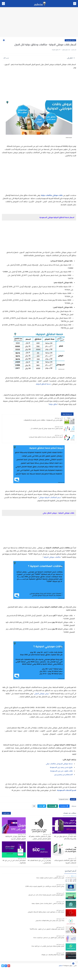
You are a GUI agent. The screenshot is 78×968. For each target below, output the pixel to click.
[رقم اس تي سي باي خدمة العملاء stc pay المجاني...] (39, 849)
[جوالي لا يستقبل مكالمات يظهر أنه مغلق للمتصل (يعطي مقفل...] (39, 825)
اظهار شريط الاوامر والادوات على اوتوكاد (52, 954)
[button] (64, 806)
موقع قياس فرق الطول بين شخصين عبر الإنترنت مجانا (48, 937)
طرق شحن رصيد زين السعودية (61, 767)
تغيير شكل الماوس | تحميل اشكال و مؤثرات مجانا (50, 878)
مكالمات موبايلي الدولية (52, 557)
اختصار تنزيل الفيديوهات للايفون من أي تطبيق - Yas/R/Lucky (47, 929)
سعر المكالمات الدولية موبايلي (50, 497)
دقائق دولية (53, 404)
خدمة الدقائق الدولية (43, 384)
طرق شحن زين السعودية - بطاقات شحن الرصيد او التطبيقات (43, 420)
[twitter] (2, 965)
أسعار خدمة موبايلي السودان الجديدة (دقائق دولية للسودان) (46, 437)
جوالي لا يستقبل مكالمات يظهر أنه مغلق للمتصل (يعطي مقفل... (40, 838)
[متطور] (39, 3)
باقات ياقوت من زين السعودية (61, 771)
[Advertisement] (39, 22)
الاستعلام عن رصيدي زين (63, 774)
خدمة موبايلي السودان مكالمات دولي (59, 764)
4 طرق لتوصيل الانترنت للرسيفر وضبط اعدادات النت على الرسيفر (46, 895)
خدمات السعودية (70, 40)
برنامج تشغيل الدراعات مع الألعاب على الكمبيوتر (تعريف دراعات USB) (44, 886)
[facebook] (5, 965)
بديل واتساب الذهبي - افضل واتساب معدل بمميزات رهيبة (48, 903)
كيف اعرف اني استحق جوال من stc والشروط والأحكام (65, 838)
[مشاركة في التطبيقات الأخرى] (34, 806)
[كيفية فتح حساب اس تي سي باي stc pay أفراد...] (14, 849)
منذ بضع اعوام (58, 418)
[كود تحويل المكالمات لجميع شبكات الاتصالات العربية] (64, 849)
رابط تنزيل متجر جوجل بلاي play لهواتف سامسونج (50, 920)
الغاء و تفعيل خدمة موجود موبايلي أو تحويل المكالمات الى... (46, 428)
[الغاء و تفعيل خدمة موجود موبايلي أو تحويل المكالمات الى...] (69, 429)
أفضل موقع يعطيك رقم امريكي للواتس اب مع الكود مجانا (48, 946)
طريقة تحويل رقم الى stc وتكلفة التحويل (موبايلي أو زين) (15, 838)
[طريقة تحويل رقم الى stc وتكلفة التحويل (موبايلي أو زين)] (14, 825)
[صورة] (71, 878)
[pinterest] (9, 965)
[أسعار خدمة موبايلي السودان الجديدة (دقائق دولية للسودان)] (69, 437)
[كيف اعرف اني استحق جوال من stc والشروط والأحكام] (64, 825)
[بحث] (3, 3)
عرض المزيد (6, 813)
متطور (60, 965)
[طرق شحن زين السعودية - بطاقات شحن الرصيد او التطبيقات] (69, 420)
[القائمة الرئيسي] (74, 3)
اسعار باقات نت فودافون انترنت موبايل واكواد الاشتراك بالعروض (46, 912)
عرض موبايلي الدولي (41, 694)
